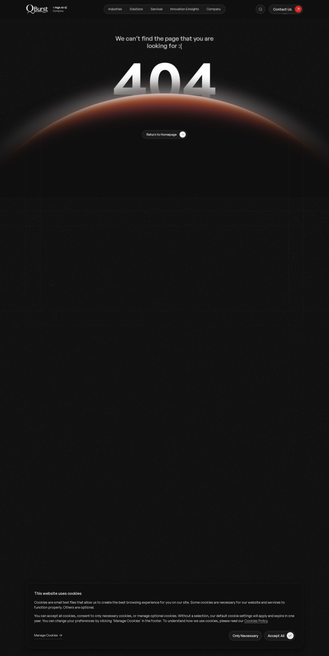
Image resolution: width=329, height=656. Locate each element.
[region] (164, 611)
